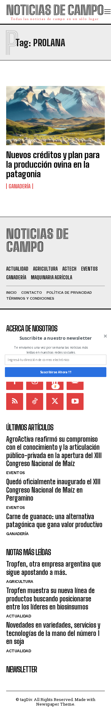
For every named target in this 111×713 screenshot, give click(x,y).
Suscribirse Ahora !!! (55, 372)
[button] (55, 337)
